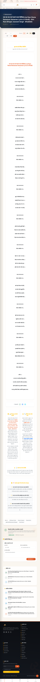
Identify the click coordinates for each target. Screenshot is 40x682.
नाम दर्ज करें (6, 545)
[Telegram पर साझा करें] (25, 404)
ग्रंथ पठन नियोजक (6, 650)
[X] (11, 632)
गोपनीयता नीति (23, 647)
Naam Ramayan (21, 522)
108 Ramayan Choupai (9, 8)
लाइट (24, 33)
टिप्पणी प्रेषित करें (30, 559)
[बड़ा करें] (13, 33)
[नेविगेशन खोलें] (4, 5)
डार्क (33, 33)
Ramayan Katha (28, 520)
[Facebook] (4, 632)
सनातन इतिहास (6, 647)
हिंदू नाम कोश (5, 652)
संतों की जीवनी (6, 645)
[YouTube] (6, 632)
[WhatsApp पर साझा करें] (20, 404)
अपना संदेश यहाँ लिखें (7, 550)
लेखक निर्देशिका (23, 656)
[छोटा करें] (8, 33)
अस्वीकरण (23, 650)
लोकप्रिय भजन (23, 630)
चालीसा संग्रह (23, 639)
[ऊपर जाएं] (37, 676)
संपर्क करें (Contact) (8, 669)
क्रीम (27, 33)
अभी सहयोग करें (7, 671)
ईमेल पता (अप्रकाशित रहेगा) (23, 545)
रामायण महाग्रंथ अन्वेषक (28, 438)
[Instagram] (8, 632)
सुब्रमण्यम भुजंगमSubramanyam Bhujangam (11, 522)
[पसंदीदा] (34, 5)
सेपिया (30, 33)
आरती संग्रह (23, 632)
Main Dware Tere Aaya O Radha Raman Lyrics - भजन (23, 1)
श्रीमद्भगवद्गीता (23, 637)
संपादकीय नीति (23, 652)
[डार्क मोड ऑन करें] (31, 5)
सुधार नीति (23, 654)
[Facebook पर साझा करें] (22, 404)
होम (4, 8)
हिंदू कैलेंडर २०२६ (24, 634)
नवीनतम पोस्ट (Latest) (25, 628)
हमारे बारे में (23, 645)
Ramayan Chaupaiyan (21, 520)
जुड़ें (17, 666)
